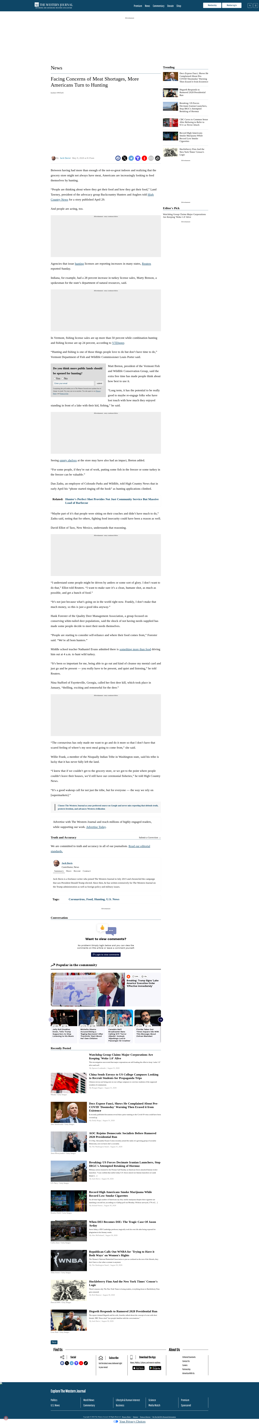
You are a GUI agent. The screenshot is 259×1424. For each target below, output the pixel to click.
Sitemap (135, 1417)
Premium (138, 5)
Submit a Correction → (150, 837)
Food (89, 899)
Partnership (186, 1369)
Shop (178, 5)
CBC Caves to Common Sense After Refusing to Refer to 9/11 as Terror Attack (194, 122)
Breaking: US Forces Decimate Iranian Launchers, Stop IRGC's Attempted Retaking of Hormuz (193, 107)
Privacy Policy (126, 1417)
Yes (58, 378)
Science (152, 1400)
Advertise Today (96, 827)
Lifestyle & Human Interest (128, 1400)
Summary (59, 871)
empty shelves (68, 460)
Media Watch (154, 1405)
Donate (170, 5)
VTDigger (118, 342)
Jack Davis (67, 863)
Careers (185, 1365)
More (68, 871)
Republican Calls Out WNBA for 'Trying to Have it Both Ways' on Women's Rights (121, 1253)
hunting (79, 263)
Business (120, 1405)
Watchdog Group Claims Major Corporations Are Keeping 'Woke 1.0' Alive (184, 215)
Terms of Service (145, 1417)
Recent (77, 871)
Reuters (146, 263)
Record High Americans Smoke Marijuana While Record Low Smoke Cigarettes (191, 137)
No (66, 378)
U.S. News (112, 899)
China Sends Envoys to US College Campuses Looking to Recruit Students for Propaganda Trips (123, 1076)
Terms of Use (64, 393)
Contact (87, 871)
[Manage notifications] (6, 1418)
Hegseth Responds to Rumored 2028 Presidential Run (193, 92)
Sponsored (186, 1405)
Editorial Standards (189, 1357)
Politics (54, 1400)
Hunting (99, 899)
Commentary (158, 5)
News (147, 5)
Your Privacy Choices (132, 1421)
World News (88, 1400)
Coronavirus (77, 899)
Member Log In (232, 5)
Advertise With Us (188, 1373)
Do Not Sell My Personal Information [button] (164, 1417)
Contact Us (186, 1361)
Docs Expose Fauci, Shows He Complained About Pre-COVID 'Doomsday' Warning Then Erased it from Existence (194, 77)
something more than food (135, 649)
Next (54, 1342)
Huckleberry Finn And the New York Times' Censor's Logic (192, 152)
